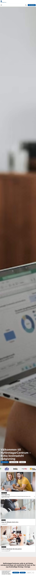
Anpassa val (29, 572)
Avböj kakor (22, 572)
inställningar (9, 574)
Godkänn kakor (16, 572)
